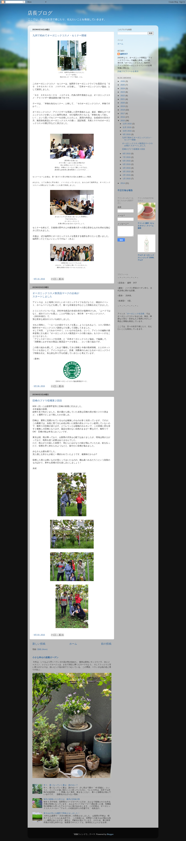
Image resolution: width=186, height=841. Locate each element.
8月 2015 (127, 154)
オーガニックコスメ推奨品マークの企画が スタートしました (137, 144)
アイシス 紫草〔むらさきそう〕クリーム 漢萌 (146, 225)
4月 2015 (127, 168)
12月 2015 (127, 124)
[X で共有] (57, 279)
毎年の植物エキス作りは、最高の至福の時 (62, 799)
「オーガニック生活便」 (135, 314)
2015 (123, 121)
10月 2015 (127, 131)
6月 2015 (127, 161)
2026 (123, 81)
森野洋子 (124, 54)
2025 (123, 85)
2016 (123, 117)
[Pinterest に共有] (62, 279)
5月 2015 (127, 164)
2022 (123, 96)
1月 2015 (127, 179)
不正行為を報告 (125, 190)
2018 (123, 110)
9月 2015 (127, 134)
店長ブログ (40, 13)
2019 (123, 106)
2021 (123, 99)
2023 (123, 92)
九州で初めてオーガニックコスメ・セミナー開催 (59, 35)
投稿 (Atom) (42, 649)
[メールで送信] (52, 279)
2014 (123, 183)
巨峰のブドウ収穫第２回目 (47, 400)
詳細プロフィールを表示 (128, 71)
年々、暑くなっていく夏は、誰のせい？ (61, 785)
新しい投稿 (38, 643)
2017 (123, 114)
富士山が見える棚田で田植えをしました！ (62, 813)
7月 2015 (127, 157)
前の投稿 (106, 643)
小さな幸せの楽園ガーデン (45, 657)
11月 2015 (127, 127)
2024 (123, 89)
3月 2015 (127, 172)
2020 (123, 103)
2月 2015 (127, 175)
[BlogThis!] (55, 279)
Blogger (110, 834)
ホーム (73, 643)
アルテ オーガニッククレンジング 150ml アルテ (147, 257)
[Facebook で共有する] (60, 279)
